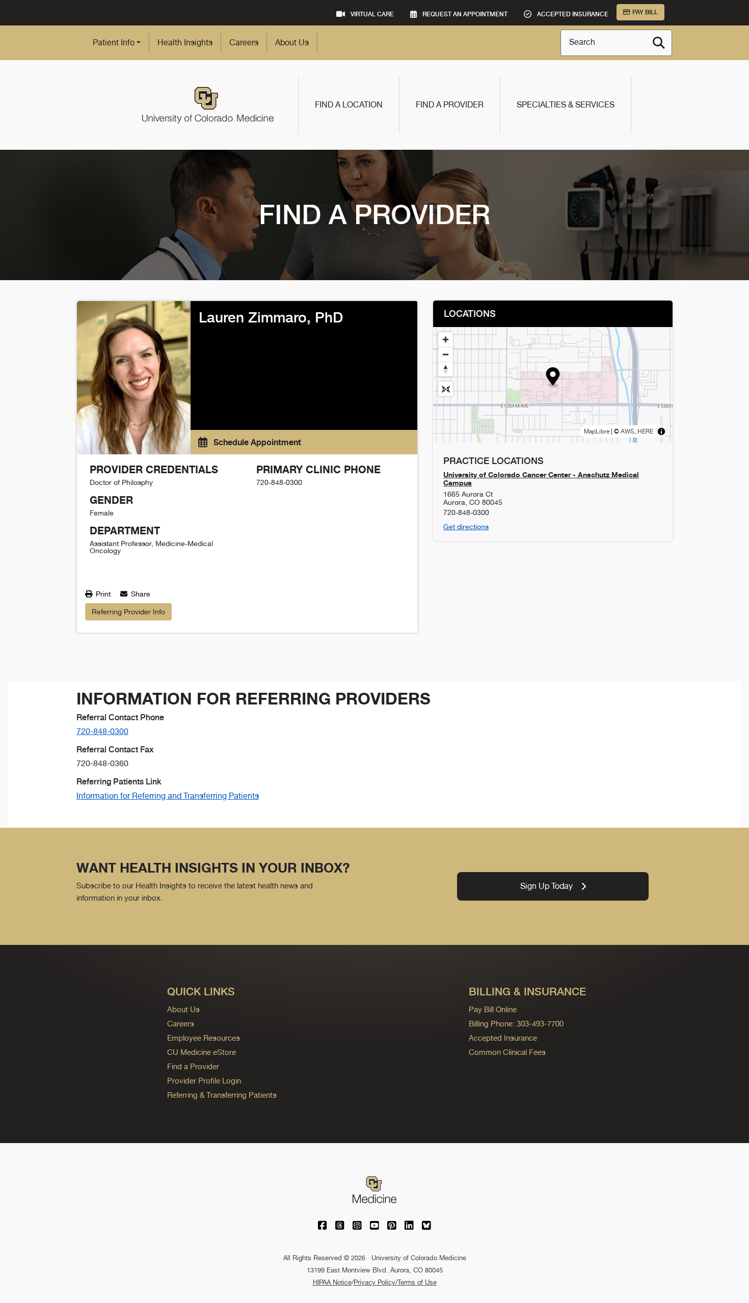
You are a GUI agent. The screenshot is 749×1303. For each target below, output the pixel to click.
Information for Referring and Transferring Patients (167, 796)
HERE (645, 431)
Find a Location (349, 105)
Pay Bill (645, 12)
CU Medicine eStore (201, 1052)
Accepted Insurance (503, 1038)
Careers (243, 42)
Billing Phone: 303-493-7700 (516, 1023)
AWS (627, 431)
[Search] (659, 43)
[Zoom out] (445, 354)
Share (139, 594)
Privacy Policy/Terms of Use (395, 1282)
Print (102, 594)
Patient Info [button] (114, 42)
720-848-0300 (102, 731)
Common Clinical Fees (507, 1052)
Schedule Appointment (256, 442)
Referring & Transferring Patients (222, 1095)
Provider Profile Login (204, 1080)
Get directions (466, 527)
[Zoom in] (445, 339)
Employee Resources (203, 1038)
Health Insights (184, 42)
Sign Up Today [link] (546, 886)
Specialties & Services (565, 105)
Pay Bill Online (493, 1009)
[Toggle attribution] (661, 431)
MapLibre (596, 431)
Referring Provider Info (128, 612)
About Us (292, 42)
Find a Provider (450, 105)
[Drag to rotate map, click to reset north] (445, 369)
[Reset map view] (445, 389)
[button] (553, 377)
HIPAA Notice (332, 1282)
